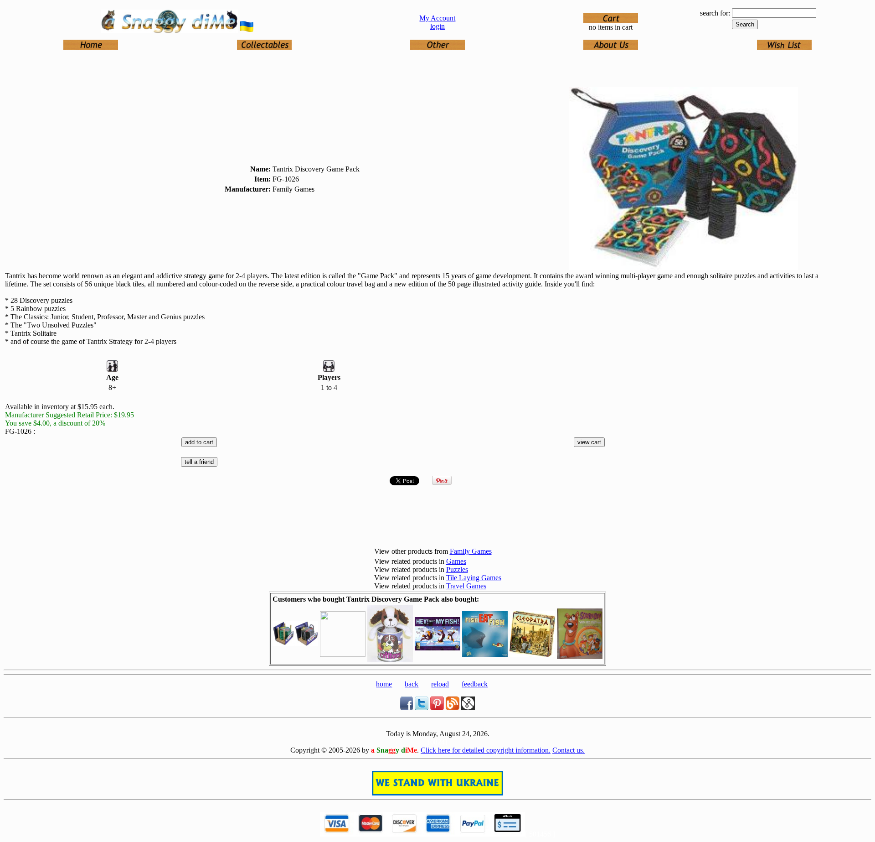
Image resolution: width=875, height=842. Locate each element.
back (411, 684)
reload (440, 684)
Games (456, 561)
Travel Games (466, 586)
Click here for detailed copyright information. (486, 750)
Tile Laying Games (473, 578)
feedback (475, 684)
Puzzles (457, 569)
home (384, 684)
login (437, 26)
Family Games (471, 551)
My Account (437, 18)
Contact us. (568, 750)
